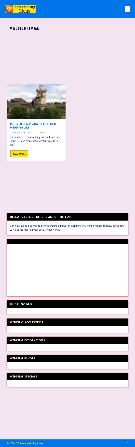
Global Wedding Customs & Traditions (28, 132)
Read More (19, 153)
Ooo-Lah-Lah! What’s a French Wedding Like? (33, 125)
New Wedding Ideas (32, 443)
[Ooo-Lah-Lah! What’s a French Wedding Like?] (36, 101)
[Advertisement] (67, 56)
